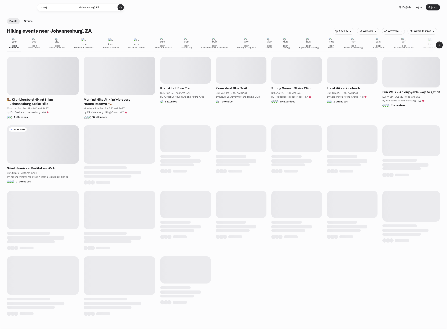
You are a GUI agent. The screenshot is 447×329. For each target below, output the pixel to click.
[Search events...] (121, 7)
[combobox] (97, 7)
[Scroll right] (439, 44)
